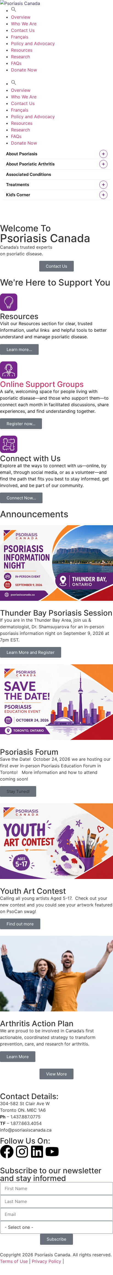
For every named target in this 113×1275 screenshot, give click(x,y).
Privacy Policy (46, 1261)
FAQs (16, 63)
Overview (20, 17)
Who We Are (23, 23)
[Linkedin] (37, 1151)
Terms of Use (14, 1261)
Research (20, 56)
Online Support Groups (42, 384)
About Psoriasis (21, 153)
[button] (13, 10)
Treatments (17, 184)
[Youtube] (52, 1151)
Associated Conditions (28, 174)
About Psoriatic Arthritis (30, 164)
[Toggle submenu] (103, 154)
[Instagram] (22, 1151)
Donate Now (24, 70)
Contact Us (23, 30)
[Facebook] (7, 1151)
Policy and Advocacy (33, 43)
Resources (21, 50)
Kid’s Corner (18, 194)
